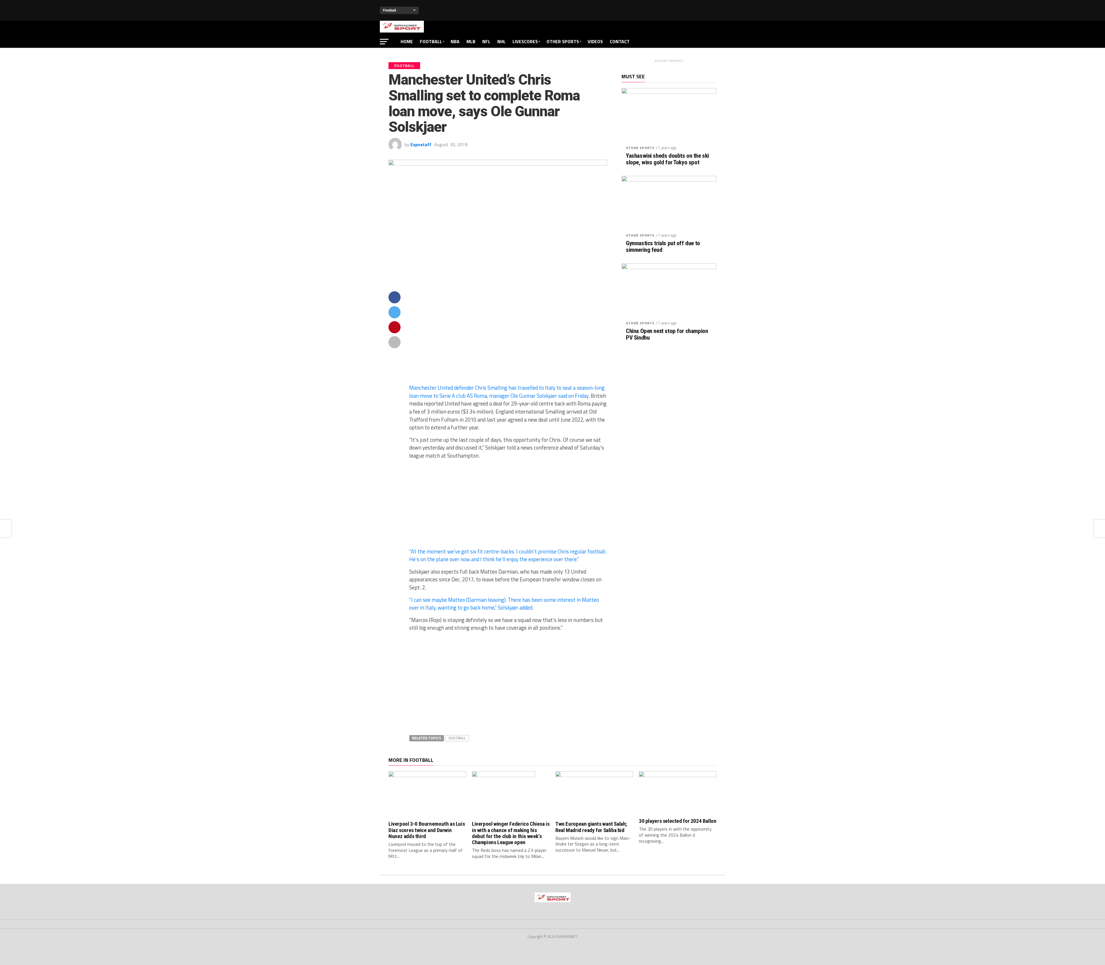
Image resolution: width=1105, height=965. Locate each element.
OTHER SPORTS (562, 41)
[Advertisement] (508, 337)
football (457, 738)
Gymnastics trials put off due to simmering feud (663, 246)
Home (407, 41)
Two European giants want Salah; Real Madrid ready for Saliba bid (591, 827)
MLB (470, 41)
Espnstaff (420, 144)
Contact (620, 41)
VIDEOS (595, 41)
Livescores (525, 41)
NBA (455, 41)
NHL (501, 41)
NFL (486, 41)
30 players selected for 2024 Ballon (678, 821)
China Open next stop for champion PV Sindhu (667, 334)
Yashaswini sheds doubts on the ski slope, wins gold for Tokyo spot (667, 159)
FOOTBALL (431, 41)
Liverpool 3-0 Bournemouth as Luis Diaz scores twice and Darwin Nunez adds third (426, 830)
